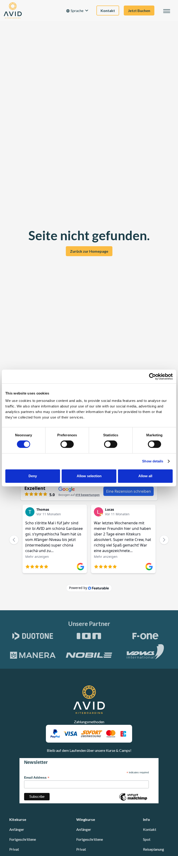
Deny (33, 476)
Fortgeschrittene (22, 839)
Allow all (145, 476)
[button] (77, 10)
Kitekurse (17, 819)
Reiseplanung (153, 849)
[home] (13, 10)
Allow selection (89, 476)
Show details (152, 461)
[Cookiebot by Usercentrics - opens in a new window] (152, 376)
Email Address (36, 777)
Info (146, 819)
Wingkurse (85, 819)
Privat (14, 849)
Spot (146, 839)
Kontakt (149, 829)
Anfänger (16, 829)
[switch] (67, 444)
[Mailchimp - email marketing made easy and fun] (133, 800)
